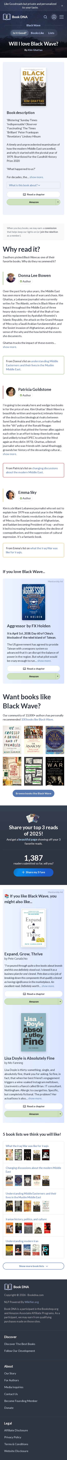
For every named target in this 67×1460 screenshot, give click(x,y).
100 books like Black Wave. (37, 719)
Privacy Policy (12, 1437)
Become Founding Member (21, 1401)
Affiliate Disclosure (16, 1430)
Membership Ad (55, 581)
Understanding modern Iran (22, 1241)
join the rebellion (49, 231)
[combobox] (45, 16)
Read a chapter (36, 194)
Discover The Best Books (19, 1344)
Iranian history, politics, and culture (26, 1219)
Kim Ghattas (35, 49)
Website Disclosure (16, 1451)
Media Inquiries (13, 1387)
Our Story (10, 1373)
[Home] (15, 17)
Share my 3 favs (35, 872)
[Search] (45, 16)
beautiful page (28, 839)
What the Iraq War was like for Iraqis (27, 1146)
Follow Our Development (19, 1350)
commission (51, 228)
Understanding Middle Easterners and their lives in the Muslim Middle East (31, 1195)
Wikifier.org (32, 1302)
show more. (37, 177)
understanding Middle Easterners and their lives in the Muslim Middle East (32, 365)
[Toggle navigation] (61, 16)
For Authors (11, 1380)
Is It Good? (19, 33)
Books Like (37, 33)
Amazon (34, 201)
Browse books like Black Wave (33, 793)
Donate (9, 1407)
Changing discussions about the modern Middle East (33, 1169)
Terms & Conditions (16, 1444)
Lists (51, 33)
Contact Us (11, 1394)
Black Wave (33, 25)
